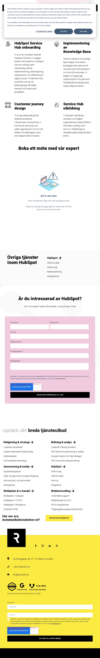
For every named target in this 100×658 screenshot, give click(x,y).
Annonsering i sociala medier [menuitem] (17, 480)
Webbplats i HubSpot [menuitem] (14, 496)
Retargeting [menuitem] (9, 485)
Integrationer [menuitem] (53, 276)
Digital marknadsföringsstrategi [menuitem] (18, 451)
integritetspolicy (55, 623)
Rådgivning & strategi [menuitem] (17, 442)
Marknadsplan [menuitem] (10, 456)
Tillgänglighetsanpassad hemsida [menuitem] (66, 509)
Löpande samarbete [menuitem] (13, 447)
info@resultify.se (21, 574)
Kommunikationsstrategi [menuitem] (15, 460)
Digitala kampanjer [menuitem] (12, 471)
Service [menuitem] (54, 480)
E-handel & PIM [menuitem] (11, 509)
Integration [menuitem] (56, 485)
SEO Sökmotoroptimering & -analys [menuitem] (67, 451)
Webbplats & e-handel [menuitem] (17, 490)
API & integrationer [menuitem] (60, 504)
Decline (83, 31)
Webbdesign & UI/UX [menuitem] (61, 500)
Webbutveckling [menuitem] (60, 490)
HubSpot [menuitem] (52, 257)
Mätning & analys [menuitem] (61, 442)
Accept (63, 31)
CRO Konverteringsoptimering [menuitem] (65, 460)
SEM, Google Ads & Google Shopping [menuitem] (21, 476)
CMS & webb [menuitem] (53, 263)
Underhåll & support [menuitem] (60, 496)
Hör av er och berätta (59, 518)
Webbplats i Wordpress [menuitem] (15, 504)
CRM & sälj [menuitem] (52, 267)
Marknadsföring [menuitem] (54, 271)
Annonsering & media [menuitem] (17, 466)
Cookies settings (44, 31)
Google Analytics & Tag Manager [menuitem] (66, 456)
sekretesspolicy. (61, 379)
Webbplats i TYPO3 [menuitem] (13, 500)
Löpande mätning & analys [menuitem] (63, 447)
